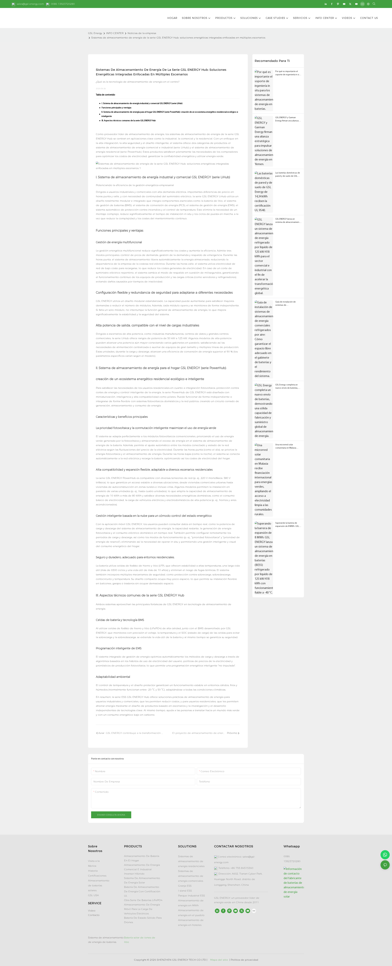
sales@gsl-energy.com (30, 3)
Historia (93, 870)
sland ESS (185, 890)
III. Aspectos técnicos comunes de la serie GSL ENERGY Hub (129, 121)
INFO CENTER (115, 33)
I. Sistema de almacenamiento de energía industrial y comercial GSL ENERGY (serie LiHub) (142, 103)
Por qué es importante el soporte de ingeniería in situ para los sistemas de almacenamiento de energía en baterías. (288, 73)
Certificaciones (97, 875)
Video (91, 910)
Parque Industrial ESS (191, 895)
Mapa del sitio (219, 959)
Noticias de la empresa (142, 33)
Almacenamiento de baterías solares (98, 885)
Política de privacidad (244, 959)
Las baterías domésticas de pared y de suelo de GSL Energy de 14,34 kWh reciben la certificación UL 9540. (287, 175)
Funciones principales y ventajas (116, 108)
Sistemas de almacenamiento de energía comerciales (190, 876)
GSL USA (93, 895)
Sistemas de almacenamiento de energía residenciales (191, 861)
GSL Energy (95, 33)
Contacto (94, 915)
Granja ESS (185, 885)
